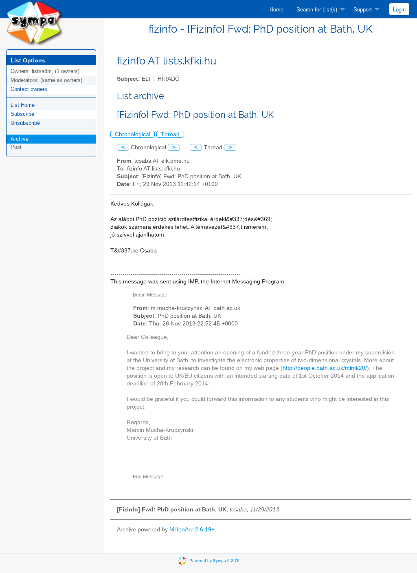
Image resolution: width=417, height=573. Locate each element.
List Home (23, 105)
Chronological (132, 134)
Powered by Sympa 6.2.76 (214, 560)
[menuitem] (276, 9)
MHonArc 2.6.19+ (192, 530)
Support (362, 9)
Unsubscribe (25, 123)
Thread (170, 134)
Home (276, 9)
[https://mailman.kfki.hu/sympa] (35, 23)
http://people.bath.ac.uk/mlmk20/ (325, 368)
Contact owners (29, 89)
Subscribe (22, 114)
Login (399, 9)
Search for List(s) (316, 9)
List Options (28, 60)
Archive (20, 139)
